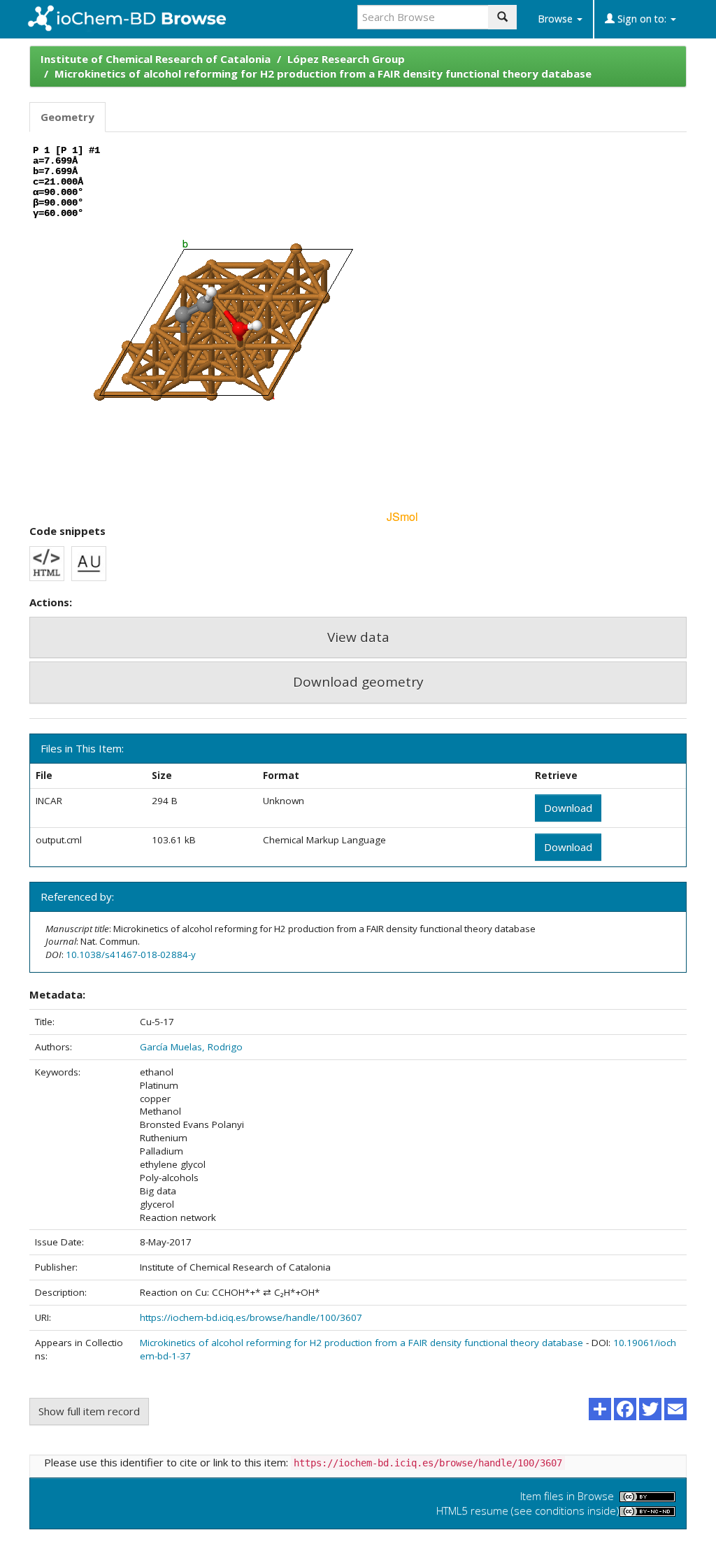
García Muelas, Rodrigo (191, 1047)
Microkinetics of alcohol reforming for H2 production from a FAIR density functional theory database (323, 73)
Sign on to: (642, 18)
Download (568, 808)
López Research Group (346, 59)
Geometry (67, 117)
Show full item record (89, 1411)
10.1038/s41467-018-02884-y (131, 954)
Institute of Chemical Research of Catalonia (156, 59)
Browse (556, 18)
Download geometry (358, 682)
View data (358, 637)
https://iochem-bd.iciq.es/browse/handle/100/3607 (251, 1317)
